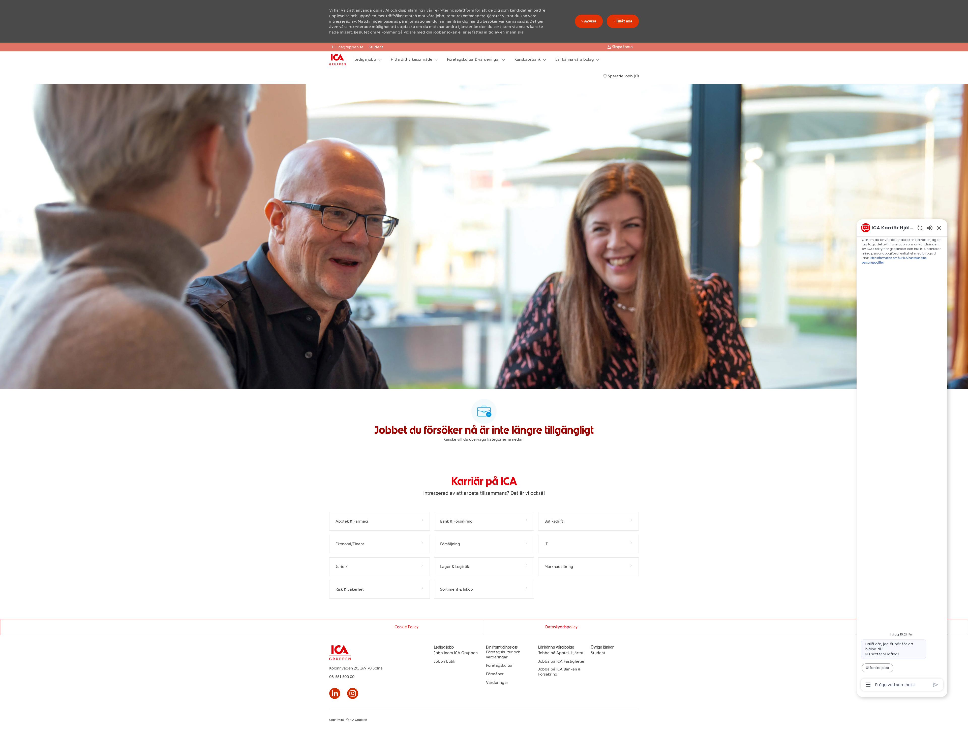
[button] (620, 46)
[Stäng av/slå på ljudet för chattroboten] (929, 227)
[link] (456, 652)
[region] (902, 456)
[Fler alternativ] (868, 685)
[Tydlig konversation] (920, 227)
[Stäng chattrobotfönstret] (939, 227)
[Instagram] (352, 693)
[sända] (935, 685)
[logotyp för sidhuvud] (337, 60)
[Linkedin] (334, 693)
